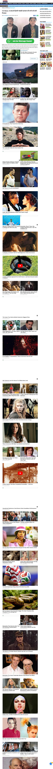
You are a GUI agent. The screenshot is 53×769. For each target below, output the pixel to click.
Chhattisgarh (12, 7)
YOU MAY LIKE (44, 51)
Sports (23, 3)
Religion (34, 3)
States (31, 3)
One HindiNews (6, 15)
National (10, 3)
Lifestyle (27, 3)
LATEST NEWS (44, 9)
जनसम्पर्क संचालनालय (44, 3)
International (15, 3)
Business (19, 3)
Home (7, 3)
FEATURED (43, 21)
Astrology (39, 3)
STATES (7, 7)
